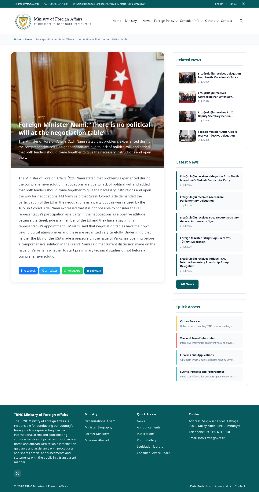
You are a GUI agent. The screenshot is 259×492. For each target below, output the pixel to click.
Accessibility (223, 486)
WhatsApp (74, 270)
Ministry (131, 21)
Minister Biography (98, 427)
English (219, 4)
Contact (226, 21)
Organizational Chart (100, 421)
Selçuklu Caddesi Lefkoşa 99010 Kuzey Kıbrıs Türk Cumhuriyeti (111, 4)
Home (116, 21)
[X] (243, 3)
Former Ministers (97, 434)
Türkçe (233, 4)
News (146, 21)
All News (187, 284)
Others (210, 21)
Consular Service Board (153, 453)
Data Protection (200, 486)
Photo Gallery (146, 440)
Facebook (29, 270)
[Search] (241, 21)
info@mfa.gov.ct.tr (28, 4)
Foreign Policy (164, 21)
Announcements (149, 427)
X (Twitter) (51, 270)
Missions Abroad (97, 440)
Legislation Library (150, 446)
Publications (146, 434)
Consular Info (189, 21)
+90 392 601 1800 (58, 4)
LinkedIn (95, 270)
